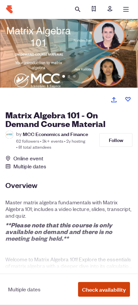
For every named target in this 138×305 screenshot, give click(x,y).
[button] (104, 289)
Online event (28, 158)
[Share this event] (114, 99)
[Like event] (128, 99)
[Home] (9, 9)
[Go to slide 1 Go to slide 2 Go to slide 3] (69, 53)
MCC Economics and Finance (55, 134)
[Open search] (77, 9)
